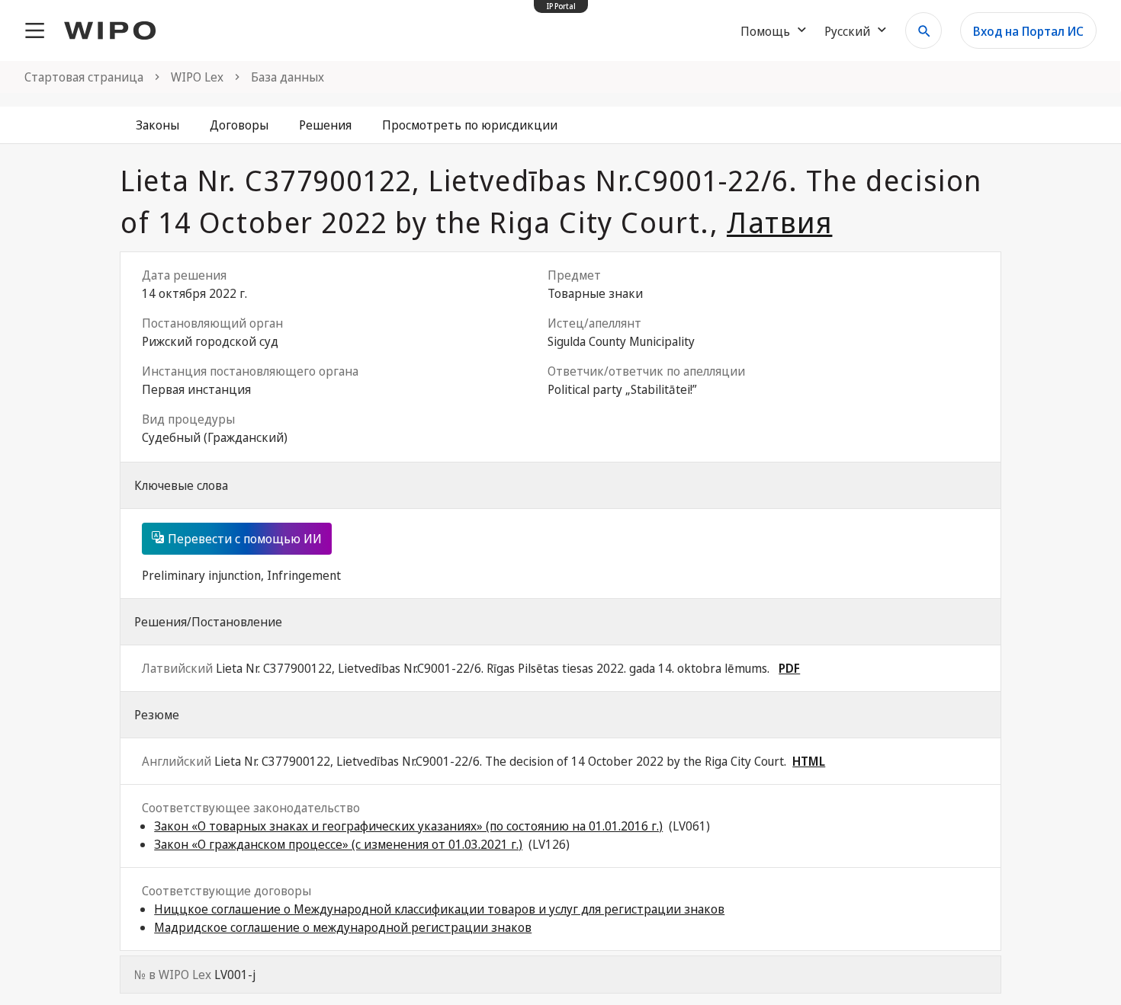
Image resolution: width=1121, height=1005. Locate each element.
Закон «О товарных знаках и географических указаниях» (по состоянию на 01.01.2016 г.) (408, 826)
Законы (157, 125)
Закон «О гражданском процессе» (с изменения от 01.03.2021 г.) (338, 844)
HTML (808, 761)
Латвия (780, 222)
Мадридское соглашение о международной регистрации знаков (343, 927)
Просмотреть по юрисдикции (469, 125)
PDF (789, 668)
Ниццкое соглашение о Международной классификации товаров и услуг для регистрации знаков (439, 909)
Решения (325, 125)
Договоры (239, 125)
